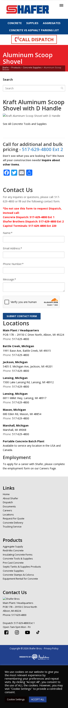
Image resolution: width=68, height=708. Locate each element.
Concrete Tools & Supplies (18, 558)
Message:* (9, 279)
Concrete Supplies (13, 570)
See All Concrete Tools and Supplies (25, 124)
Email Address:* (12, 248)
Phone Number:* (13, 264)
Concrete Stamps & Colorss (18, 574)
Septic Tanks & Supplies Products (22, 566)
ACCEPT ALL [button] (37, 699)
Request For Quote (13, 518)
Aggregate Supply (13, 546)
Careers (7, 510)
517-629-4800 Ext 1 (24, 623)
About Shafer (10, 498)
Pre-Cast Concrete (13, 562)
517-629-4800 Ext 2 (42, 149)
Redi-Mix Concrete (13, 550)
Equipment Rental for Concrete (20, 578)
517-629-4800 (20, 339)
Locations (8, 514)
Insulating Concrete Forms (17, 554)
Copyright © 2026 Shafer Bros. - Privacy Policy (34, 648)
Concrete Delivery (13, 522)
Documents (9, 506)
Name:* (7, 233)
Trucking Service (12, 526)
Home (6, 494)
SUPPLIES (32, 23)
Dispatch (8, 502)
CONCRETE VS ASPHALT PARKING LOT (34, 30)
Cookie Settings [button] (16, 699)
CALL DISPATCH (36, 39)
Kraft (10, 102)
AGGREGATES (51, 23)
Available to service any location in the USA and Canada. (32, 445)
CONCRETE (15, 23)
